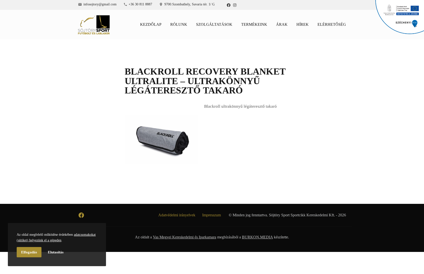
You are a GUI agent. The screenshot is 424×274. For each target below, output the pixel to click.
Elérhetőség (332, 24)
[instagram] (235, 5)
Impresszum (211, 215)
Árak (282, 24)
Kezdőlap (150, 24)
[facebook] (228, 5)
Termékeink (254, 24)
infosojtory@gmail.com (100, 4)
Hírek (302, 24)
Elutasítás (56, 252)
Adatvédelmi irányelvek (176, 215)
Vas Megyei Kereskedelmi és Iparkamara (184, 237)
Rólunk (178, 24)
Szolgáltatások (214, 24)
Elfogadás (29, 252)
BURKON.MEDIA (257, 237)
